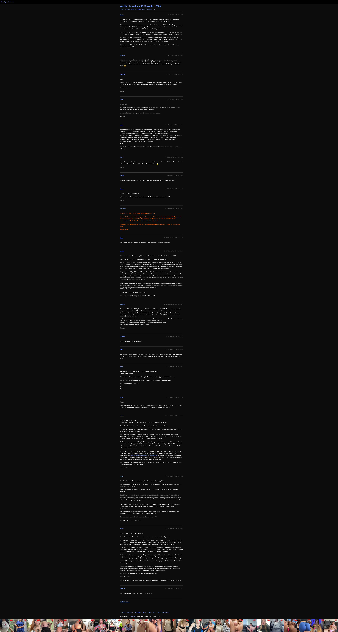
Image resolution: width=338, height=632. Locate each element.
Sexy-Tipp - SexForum (7, 2)
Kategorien (130, 612)
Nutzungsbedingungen (149, 612)
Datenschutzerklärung (163, 612)
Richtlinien (138, 612)
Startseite (122, 612)
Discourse (132, 616)
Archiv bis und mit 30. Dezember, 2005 (140, 6)
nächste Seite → (125, 601)
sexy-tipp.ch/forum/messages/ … (144, 455)
